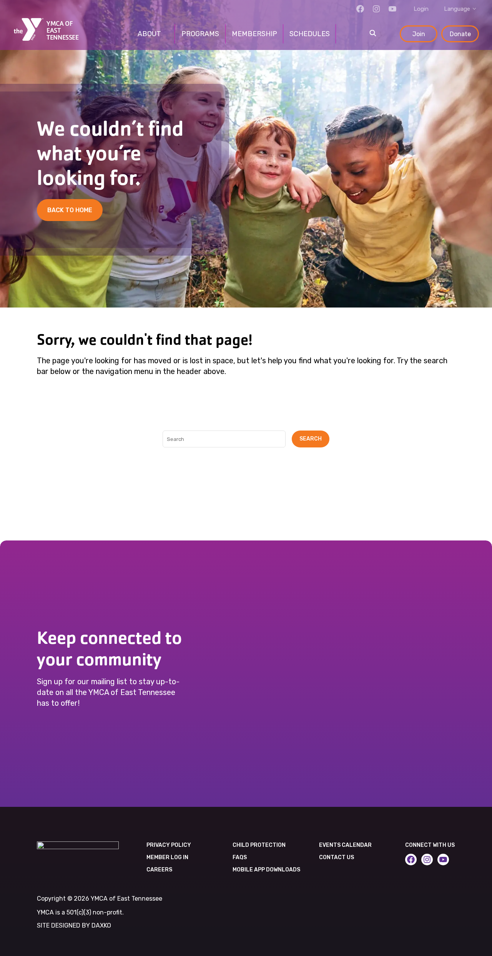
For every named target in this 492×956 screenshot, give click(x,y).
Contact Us (336, 857)
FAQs (240, 857)
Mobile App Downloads (266, 869)
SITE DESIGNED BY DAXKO (74, 925)
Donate (460, 34)
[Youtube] (392, 9)
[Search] (373, 34)
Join (418, 34)
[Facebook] (360, 9)
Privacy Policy (168, 845)
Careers (159, 869)
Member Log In (167, 857)
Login (421, 8)
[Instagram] (376, 9)
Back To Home (69, 210)
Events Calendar (345, 845)
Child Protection (259, 845)
